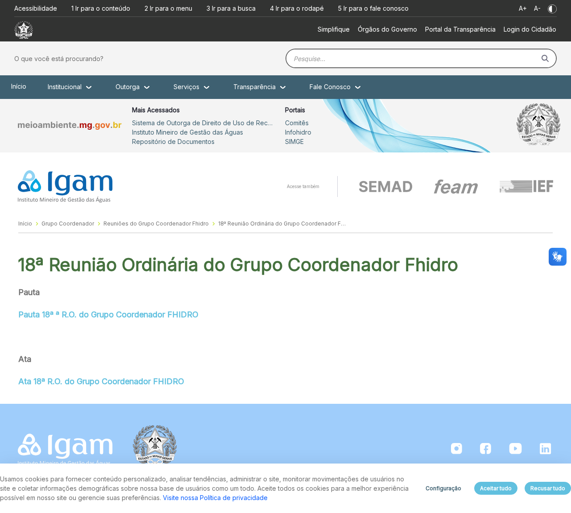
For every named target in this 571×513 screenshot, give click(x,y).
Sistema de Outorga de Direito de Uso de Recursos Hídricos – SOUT (203, 123)
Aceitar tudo (496, 488)
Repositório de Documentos (173, 141)
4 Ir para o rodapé (297, 8)
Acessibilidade (35, 8)
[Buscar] (545, 58)
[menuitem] (333, 29)
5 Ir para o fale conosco (373, 8)
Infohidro (298, 132)
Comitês (297, 123)
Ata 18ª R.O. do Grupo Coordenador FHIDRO (101, 381)
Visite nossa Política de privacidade (215, 497)
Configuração (443, 488)
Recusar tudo (547, 488)
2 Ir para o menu (168, 8)
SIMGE (294, 141)
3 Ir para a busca (231, 8)
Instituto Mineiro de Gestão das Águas (187, 132)
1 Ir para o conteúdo (100, 8)
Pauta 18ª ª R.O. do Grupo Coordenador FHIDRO (108, 314)
